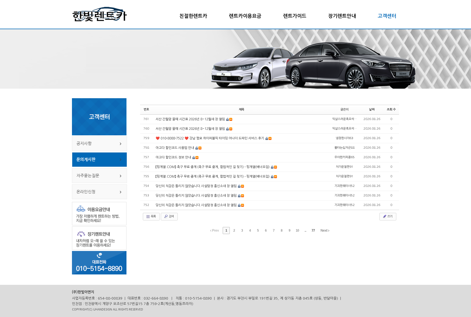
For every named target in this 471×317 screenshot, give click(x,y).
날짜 (372, 109)
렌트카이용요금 (245, 16)
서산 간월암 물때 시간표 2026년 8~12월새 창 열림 (191, 119)
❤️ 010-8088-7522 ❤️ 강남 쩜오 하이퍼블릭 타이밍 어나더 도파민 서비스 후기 (210, 138)
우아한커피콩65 (344, 157)
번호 (146, 109)
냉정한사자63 (344, 138)
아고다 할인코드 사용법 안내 (175, 147)
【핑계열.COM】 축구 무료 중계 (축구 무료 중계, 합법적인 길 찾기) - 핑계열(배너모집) (213, 167)
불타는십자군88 (344, 147)
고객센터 (387, 16)
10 (297, 230)
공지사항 (82, 143)
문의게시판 (83, 159)
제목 (241, 109)
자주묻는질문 (85, 176)
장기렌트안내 (342, 16)
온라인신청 (83, 192)
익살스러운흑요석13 (345, 119)
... (305, 230)
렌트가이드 (294, 16)
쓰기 (389, 216)
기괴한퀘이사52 (344, 185)
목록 (153, 216)
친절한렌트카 (193, 16)
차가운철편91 (344, 166)
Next (324, 230)
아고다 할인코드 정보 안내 (174, 157)
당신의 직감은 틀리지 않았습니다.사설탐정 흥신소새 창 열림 (196, 186)
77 (313, 230)
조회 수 (391, 109)
